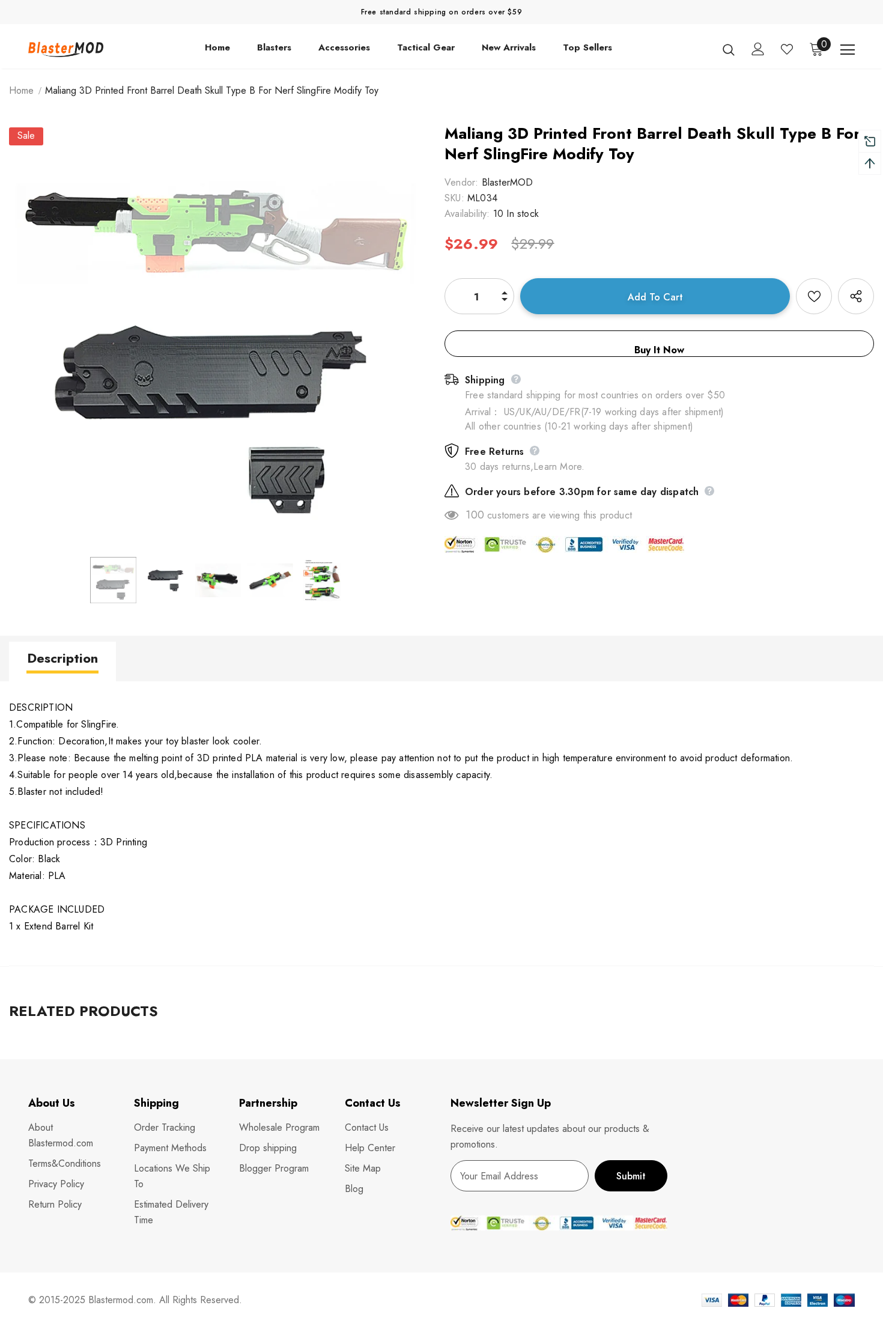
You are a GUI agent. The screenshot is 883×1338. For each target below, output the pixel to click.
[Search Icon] (729, 49)
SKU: (454, 198)
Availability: (467, 213)
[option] (217, 336)
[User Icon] (758, 49)
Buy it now (659, 350)
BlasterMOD (507, 182)
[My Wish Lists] (787, 49)
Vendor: (461, 182)
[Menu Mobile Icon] (847, 50)
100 (475, 515)
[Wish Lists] (814, 296)
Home (21, 90)
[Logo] (65, 49)
